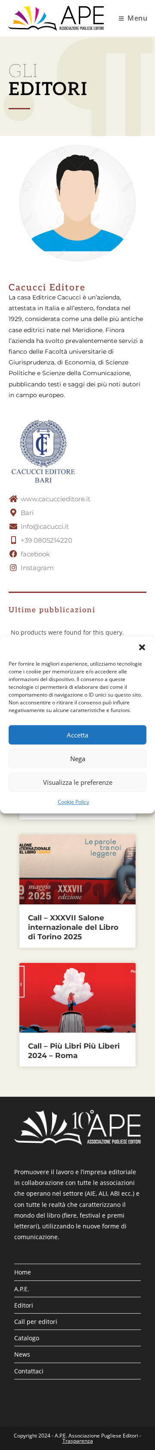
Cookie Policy (73, 801)
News (22, 1354)
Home (22, 1272)
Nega (77, 758)
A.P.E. (21, 1289)
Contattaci (28, 1371)
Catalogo (26, 1338)
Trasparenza (77, 1440)
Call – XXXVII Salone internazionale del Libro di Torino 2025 (73, 927)
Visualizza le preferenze (77, 782)
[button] (142, 647)
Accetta (77, 735)
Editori (23, 1305)
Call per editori (35, 1321)
